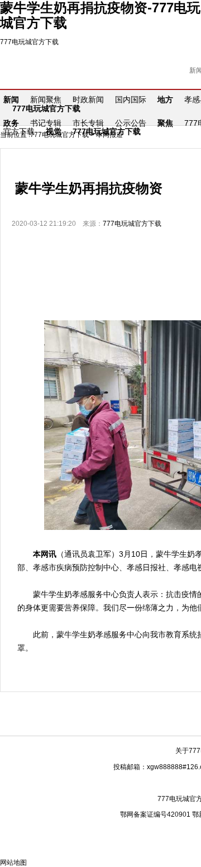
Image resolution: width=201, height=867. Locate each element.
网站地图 (13, 862)
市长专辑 (88, 123)
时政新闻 (88, 99)
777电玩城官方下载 (29, 42)
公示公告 (130, 123)
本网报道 (109, 135)
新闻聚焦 (45, 99)
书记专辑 (45, 123)
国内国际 (130, 99)
